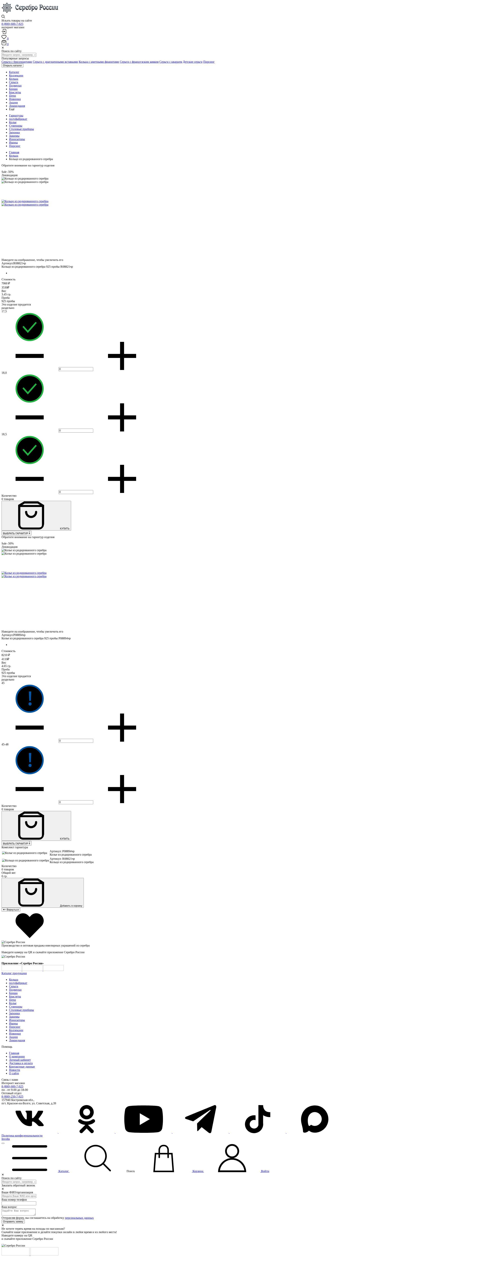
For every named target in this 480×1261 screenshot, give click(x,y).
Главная (14, 152)
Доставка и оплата (21, 1063)
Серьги (13, 986)
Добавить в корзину (70, 905)
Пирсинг (209, 61)
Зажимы (14, 135)
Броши (13, 993)
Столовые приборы (21, 129)
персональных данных (79, 1217)
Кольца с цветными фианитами (99, 61)
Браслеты (15, 996)
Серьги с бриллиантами (17, 61)
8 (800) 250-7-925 (12, 1096)
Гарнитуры (16, 115)
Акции (13, 1037)
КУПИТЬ (64, 528)
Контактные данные (22, 1066)
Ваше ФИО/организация (17, 1192)
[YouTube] (144, 1132)
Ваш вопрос (9, 1207)
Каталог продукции (14, 973)
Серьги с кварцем (170, 61)
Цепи (12, 999)
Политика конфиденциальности (22, 1135)
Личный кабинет (20, 1059)
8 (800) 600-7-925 (12, 23)
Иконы (13, 142)
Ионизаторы (17, 139)
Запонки (14, 132)
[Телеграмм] (201, 1132)
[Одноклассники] (87, 1132)
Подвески (15, 989)
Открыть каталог (12, 65)
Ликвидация (17, 1040)
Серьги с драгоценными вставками (55, 61)
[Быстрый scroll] (3, 1143)
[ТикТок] (258, 1132)
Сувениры (15, 125)
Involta (6, 1138)
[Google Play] (12, 969)
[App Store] (32, 969)
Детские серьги (192, 61)
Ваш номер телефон (14, 1199)
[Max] (314, 1132)
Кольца (13, 155)
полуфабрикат (18, 119)
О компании (17, 1056)
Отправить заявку (13, 1221)
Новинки (15, 1033)
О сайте (14, 1073)
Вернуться (12, 909)
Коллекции (16, 1030)
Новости (14, 1070)
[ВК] (30, 1132)
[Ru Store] (53, 969)
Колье (12, 122)
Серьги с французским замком (139, 61)
